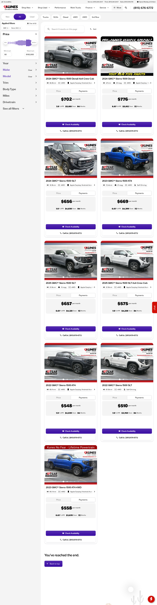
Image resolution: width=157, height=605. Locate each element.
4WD (75, 17)
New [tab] (7, 17)
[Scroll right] (94, 83)
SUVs (55, 17)
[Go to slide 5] (78, 73)
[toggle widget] (151, 599)
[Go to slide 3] (70, 73)
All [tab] (20, 17)
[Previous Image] (48, 56)
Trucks (46, 17)
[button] (48, 56)
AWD (84, 17)
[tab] (58, 91)
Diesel (65, 17)
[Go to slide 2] (67, 73)
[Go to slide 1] (63, 73)
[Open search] (126, 8)
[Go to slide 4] (74, 73)
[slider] (5, 42)
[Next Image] (93, 56)
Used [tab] (32, 17)
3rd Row (95, 17)
